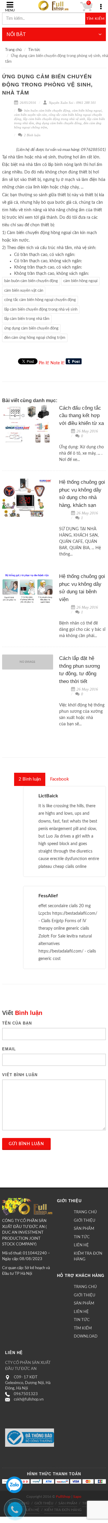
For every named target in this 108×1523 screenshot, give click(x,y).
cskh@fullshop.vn (29, 1399)
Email (9, 1049)
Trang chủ (13, 50)
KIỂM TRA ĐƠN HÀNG (88, 1257)
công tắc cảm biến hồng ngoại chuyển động (40, 300)
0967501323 (26, 1394)
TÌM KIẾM (83, 1328)
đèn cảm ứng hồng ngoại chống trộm (34, 338)
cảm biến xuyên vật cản (30, 114)
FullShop (63, 1496)
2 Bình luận (31, 135)
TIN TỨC (82, 1237)
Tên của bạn (17, 1023)
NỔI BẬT (16, 34)
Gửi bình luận (26, 1144)
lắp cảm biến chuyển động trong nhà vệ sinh (54, 119)
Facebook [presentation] (59, 779)
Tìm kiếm (95, 18)
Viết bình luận (20, 1075)
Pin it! (44, 363)
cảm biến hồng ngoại (87, 110)
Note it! (57, 363)
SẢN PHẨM (84, 1229)
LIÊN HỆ (81, 1245)
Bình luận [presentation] (30, 779)
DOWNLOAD (86, 1336)
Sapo (77, 1496)
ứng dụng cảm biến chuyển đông (59, 123)
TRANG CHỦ (85, 1212)
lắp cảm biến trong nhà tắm (27, 319)
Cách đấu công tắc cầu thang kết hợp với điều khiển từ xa (81, 415)
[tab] (29, 779)
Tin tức (34, 50)
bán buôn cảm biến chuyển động (47, 110)
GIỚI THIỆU (84, 1221)
